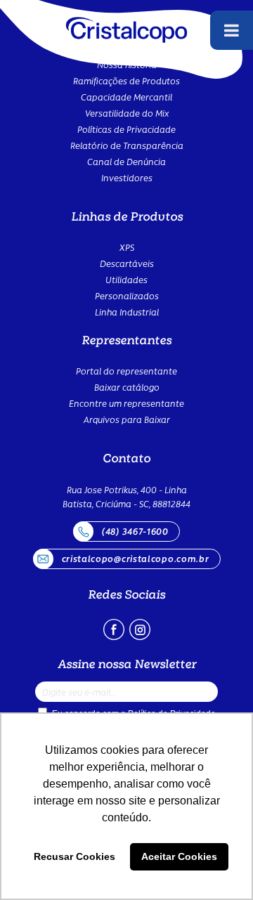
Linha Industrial (127, 312)
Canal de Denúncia (126, 161)
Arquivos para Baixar (127, 419)
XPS (126, 247)
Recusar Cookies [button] (74, 856)
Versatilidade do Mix (127, 113)
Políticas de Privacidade (126, 129)
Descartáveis (127, 263)
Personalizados (127, 295)
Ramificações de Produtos (126, 80)
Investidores (127, 177)
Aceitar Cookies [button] (179, 856)
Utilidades (126, 279)
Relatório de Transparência (126, 145)
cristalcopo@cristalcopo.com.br (135, 558)
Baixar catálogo (127, 387)
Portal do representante (126, 371)
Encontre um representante (126, 403)
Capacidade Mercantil (126, 97)
